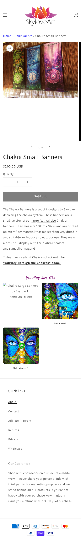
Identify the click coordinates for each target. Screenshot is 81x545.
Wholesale (15, 448)
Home (7, 36)
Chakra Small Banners (50, 36)
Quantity (8, 174)
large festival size (44, 220)
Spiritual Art (23, 36)
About (12, 402)
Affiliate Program (19, 420)
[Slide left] (31, 147)
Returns (13, 430)
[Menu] (5, 14)
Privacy (13, 439)
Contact (13, 411)
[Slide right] (49, 147)
